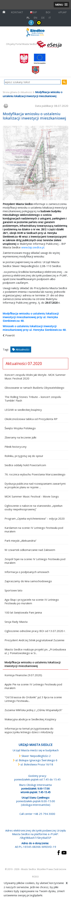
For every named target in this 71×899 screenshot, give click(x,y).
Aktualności (26, 92)
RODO (35, 876)
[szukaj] (64, 82)
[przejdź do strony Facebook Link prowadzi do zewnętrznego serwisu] (59, 852)
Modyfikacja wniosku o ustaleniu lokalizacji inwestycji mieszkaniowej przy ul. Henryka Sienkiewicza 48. (31, 317)
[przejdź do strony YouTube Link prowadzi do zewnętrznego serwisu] (64, 852)
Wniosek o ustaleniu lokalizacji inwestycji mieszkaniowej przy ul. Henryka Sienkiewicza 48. (34, 327)
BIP (35, 12)
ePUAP (62, 12)
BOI (48, 12)
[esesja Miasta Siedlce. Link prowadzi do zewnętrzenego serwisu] (49, 44)
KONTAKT (17, 12)
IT (50, 17)
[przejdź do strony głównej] (4, 11)
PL (28, 17)
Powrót (10, 335)
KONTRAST (39, 22)
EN (35, 17)
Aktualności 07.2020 (24, 363)
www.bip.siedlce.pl (32, 247)
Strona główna (10, 92)
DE (43, 17)
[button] (61, 4)
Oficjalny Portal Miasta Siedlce (21, 44)
